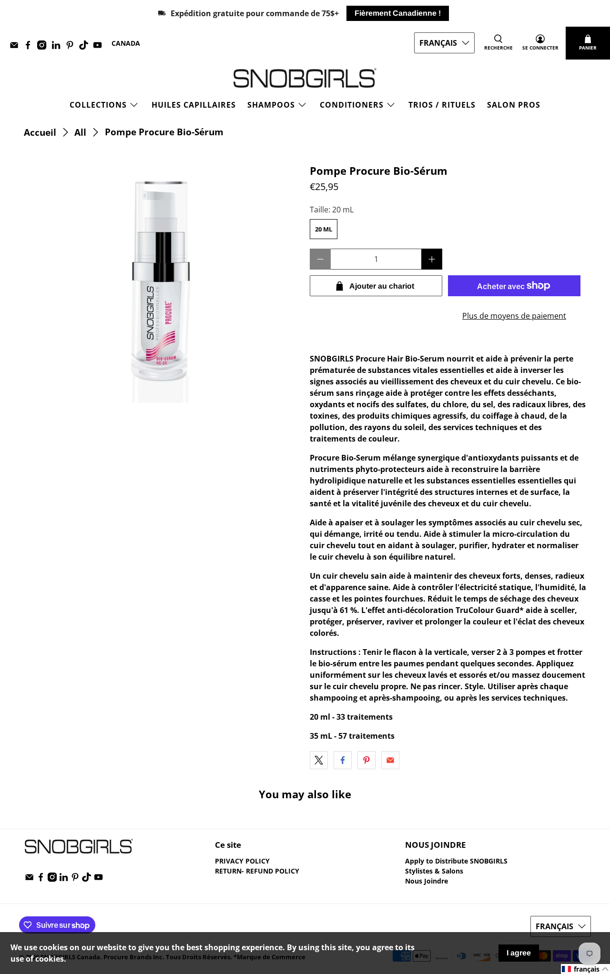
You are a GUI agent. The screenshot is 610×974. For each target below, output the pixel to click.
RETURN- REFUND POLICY (257, 870)
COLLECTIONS (98, 105)
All (80, 132)
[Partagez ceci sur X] (319, 760)
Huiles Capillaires (194, 105)
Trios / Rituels (442, 105)
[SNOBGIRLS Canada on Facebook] (30, 46)
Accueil (40, 132)
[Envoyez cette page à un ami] (390, 760)
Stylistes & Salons (434, 870)
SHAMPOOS (271, 105)
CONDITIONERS (352, 105)
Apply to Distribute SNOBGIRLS (456, 860)
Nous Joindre (426, 880)
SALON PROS (513, 105)
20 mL (323, 229)
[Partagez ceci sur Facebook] (343, 760)
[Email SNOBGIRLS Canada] (16, 46)
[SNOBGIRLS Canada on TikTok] (86, 46)
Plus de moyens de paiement (514, 316)
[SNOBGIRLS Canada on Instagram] (44, 46)
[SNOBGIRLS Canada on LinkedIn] (58, 46)
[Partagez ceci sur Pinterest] (366, 760)
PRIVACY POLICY (242, 860)
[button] (585, 969)
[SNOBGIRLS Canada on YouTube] (100, 46)
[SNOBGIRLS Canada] (305, 78)
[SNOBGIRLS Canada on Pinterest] (72, 46)
